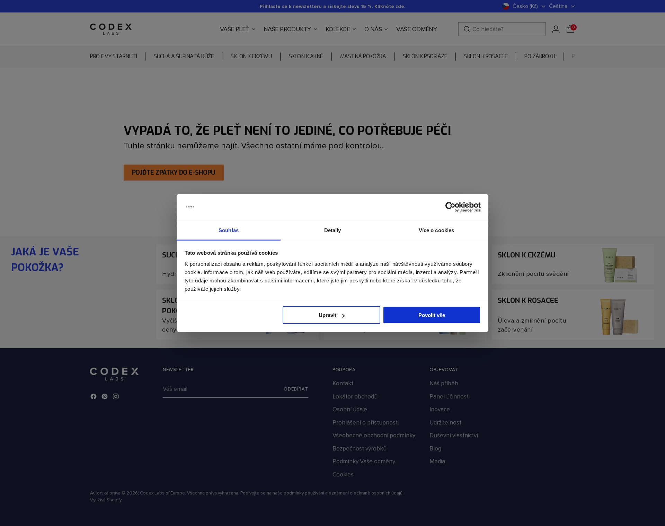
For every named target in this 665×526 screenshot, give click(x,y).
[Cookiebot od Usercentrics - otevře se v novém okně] (450, 207)
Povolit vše (431, 315)
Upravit (327, 315)
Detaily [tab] (332, 230)
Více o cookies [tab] (436, 230)
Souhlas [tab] (229, 230)
